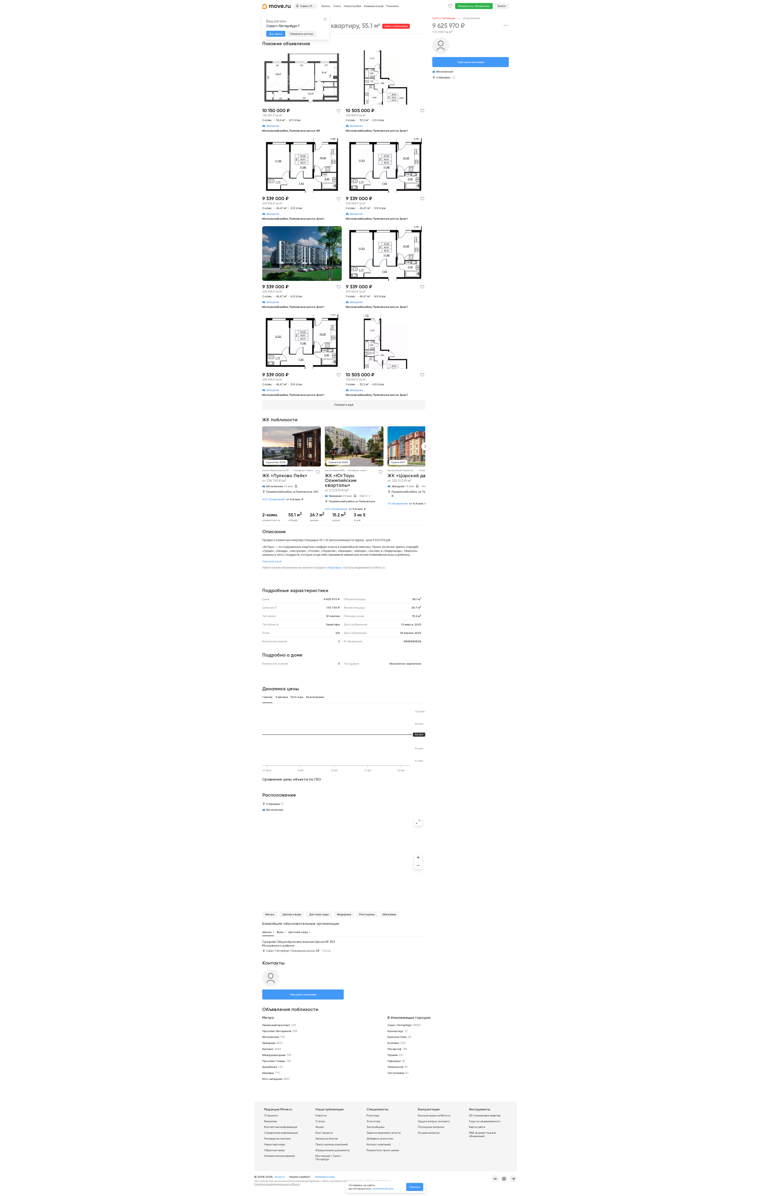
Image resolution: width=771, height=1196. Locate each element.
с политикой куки (382, 1188)
